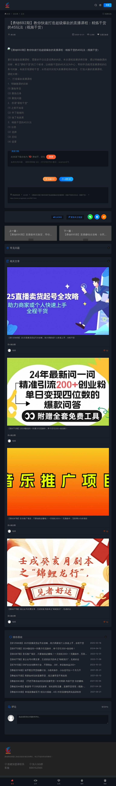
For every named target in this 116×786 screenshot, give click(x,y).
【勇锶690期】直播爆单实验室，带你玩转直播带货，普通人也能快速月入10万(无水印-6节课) (30, 234)
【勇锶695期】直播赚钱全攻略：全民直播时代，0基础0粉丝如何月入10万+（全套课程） (85, 234)
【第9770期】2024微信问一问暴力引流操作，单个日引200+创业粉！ (38, 428)
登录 (107, 5)
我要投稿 (107, 14)
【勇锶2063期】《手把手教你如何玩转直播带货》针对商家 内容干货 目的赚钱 (46, 681)
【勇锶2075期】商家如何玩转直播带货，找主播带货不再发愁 (38, 675)
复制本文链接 (76, 217)
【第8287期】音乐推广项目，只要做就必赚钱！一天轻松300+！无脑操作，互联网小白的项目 (47, 518)
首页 (8, 14)
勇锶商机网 (16, 195)
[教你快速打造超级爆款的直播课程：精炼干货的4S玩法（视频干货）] (58, 49)
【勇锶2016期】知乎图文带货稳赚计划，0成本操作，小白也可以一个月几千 (45, 670)
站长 (14, 350)
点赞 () (67, 179)
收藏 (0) (51, 179)
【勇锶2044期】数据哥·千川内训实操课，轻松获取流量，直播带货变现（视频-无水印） (48, 686)
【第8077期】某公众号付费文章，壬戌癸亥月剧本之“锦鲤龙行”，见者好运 (39, 609)
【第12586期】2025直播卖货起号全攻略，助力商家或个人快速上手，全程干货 (41, 338)
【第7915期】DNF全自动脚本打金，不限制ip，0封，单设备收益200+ (42, 664)
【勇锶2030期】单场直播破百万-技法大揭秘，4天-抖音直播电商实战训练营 (45, 692)
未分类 (15, 14)
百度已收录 (104, 35)
